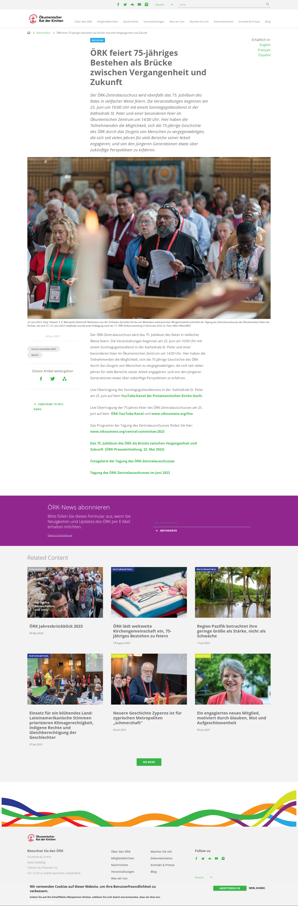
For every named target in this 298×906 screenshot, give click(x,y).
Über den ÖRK (83, 21)
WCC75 (34, 355)
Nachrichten (130, 21)
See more (149, 762)
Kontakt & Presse (249, 21)
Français (264, 50)
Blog (268, 21)
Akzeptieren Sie (230, 888)
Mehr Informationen (42, 902)
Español (264, 55)
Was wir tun (176, 21)
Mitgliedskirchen (107, 21)
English (265, 45)
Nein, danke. (257, 888)
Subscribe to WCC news (49, 406)
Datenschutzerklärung (60, 535)
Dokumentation (224, 21)
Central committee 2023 (43, 349)
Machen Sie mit (199, 21)
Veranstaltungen (154, 21)
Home (28, 32)
